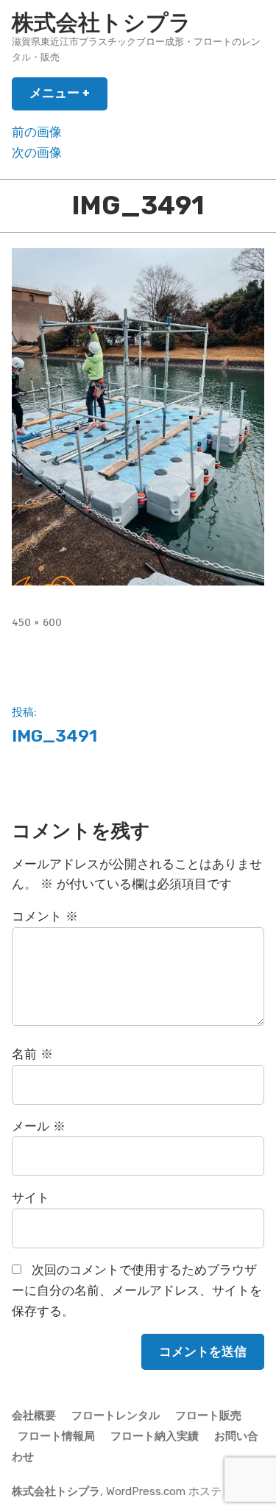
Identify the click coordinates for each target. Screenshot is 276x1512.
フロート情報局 (56, 1436)
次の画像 (37, 153)
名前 (32, 1054)
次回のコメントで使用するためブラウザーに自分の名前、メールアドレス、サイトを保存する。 (137, 1290)
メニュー (65, 97)
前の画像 (37, 132)
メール (39, 1126)
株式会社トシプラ (101, 23)
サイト (30, 1198)
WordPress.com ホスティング (180, 1491)
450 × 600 (37, 622)
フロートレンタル (115, 1415)
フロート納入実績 (154, 1436)
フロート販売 (208, 1415)
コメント (45, 916)
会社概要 (34, 1415)
